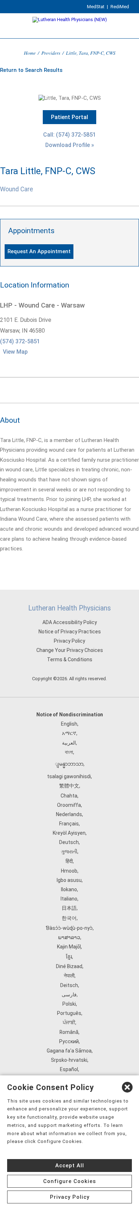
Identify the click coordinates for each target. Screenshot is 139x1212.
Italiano (69, 899)
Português (69, 1013)
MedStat (95, 6)
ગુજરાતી (69, 851)
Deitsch (69, 985)
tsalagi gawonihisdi (69, 776)
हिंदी (69, 861)
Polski (69, 1004)
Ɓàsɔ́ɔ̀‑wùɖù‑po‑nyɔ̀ (69, 928)
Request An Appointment (39, 251)
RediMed (119, 6)
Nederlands (69, 814)
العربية (69, 743)
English (69, 724)
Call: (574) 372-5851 (69, 134)
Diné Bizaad (69, 966)
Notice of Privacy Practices (69, 631)
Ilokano (69, 889)
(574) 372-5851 (20, 341)
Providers (50, 52)
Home (30, 52)
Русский (69, 1041)
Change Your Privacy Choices (69, 650)
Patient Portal (69, 117)
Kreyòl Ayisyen (69, 833)
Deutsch (69, 842)
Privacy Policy (69, 641)
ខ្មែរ (69, 957)
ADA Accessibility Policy (69, 622)
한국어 (69, 918)
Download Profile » (69, 145)
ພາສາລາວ (69, 937)
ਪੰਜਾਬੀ (69, 1022)
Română (69, 1032)
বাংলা (69, 752)
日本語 (69, 908)
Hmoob (69, 871)
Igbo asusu (69, 880)
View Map (15, 351)
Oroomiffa (69, 805)
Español (69, 1069)
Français (69, 823)
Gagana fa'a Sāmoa (69, 1051)
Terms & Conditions (69, 659)
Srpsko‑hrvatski (69, 1060)
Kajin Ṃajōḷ (69, 947)
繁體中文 (69, 786)
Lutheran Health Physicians (69, 608)
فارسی (69, 994)
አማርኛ (69, 733)
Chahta (69, 796)
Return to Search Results (31, 70)
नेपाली (69, 975)
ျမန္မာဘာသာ (69, 764)
